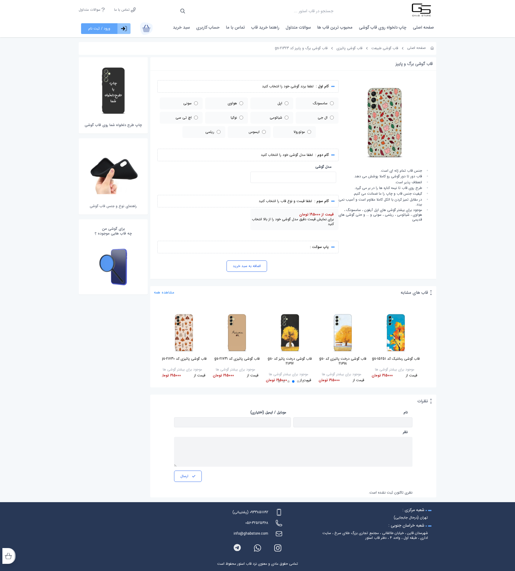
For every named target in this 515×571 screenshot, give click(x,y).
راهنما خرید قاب (265, 27)
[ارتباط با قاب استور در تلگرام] (237, 548)
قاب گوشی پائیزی (349, 48)
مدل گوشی (323, 167)
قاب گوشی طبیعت (384, 48)
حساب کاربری (208, 27)
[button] (307, 381)
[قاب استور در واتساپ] (257, 548)
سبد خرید (181, 27)
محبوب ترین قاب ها (335, 27)
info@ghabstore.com (251, 533)
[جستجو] (182, 11)
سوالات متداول (90, 9)
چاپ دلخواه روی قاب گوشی (383, 27)
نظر (405, 432)
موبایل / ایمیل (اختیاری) (268, 412)
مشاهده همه (164, 292)
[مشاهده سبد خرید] (146, 28)
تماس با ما (122, 9)
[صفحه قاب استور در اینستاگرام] (278, 548)
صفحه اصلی (423, 27)
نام (406, 412)
